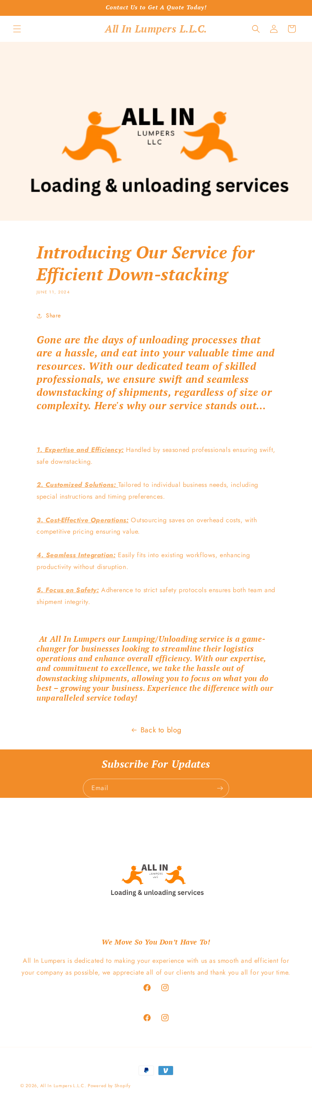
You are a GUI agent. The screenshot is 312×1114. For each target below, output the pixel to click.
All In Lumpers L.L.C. (63, 1085)
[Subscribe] (220, 788)
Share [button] (53, 315)
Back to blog (161, 730)
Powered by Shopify (109, 1085)
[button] (17, 29)
